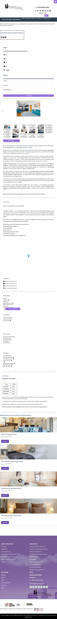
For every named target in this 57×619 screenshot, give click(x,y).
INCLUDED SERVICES (5, 551)
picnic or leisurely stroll (28, 168)
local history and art (31, 167)
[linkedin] (39, 587)
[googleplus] (33, 587)
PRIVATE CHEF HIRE (34, 556)
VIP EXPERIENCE (33, 559)
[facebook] (36, 587)
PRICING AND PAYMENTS (35, 567)
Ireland (3, 577)
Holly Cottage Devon (8, 434)
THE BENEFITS (4, 549)
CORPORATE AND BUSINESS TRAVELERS (39, 549)
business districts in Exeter (37, 171)
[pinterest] (44, 587)
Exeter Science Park (17, 173)
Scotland (3, 585)
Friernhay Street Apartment (11, 515)
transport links (17, 176)
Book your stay (6, 194)
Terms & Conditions (5, 615)
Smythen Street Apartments (35, 173)
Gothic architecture (23, 165)
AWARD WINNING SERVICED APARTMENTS (10, 554)
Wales (2, 588)
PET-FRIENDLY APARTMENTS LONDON (38, 554)
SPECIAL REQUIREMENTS (35, 564)
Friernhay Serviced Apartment (12, 461)
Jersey (2, 580)
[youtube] (41, 587)
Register (41, 13)
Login (45, 13)
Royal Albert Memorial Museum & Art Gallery (42, 165)
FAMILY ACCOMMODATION (36, 562)
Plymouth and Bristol (28, 180)
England (3, 575)
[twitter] (31, 587)
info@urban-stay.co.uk (37, 583)
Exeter (33, 163)
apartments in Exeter (26, 188)
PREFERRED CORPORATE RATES (37, 569)
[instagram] (47, 587)
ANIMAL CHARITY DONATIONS (8, 559)
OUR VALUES (4, 546)
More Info (5, 441)
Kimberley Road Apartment (11, 488)
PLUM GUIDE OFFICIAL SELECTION (9, 556)
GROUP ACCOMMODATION (36, 551)
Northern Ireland (5, 582)
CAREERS (3, 562)
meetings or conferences (14, 174)
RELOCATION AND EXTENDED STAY (38, 546)
